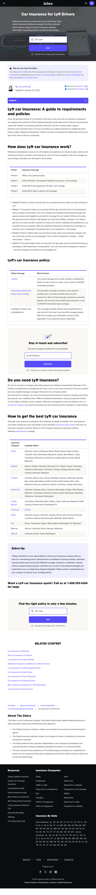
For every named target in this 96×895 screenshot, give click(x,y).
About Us (26, 859)
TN (44, 832)
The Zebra (11, 705)
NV (44, 829)
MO (84, 825)
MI (73, 825)
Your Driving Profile (47, 705)
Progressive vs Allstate (73, 806)
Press (38, 859)
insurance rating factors (66, 425)
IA (48, 825)
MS (80, 825)
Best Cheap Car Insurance (18, 797)
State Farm (15, 490)
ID (39, 825)
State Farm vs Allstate (73, 785)
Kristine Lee (80, 86)
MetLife (14, 534)
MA (69, 825)
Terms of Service (30, 882)
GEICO (13, 451)
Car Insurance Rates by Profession (20, 709)
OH (70, 829)
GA (85, 822)
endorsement (21, 431)
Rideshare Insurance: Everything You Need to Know (29, 664)
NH (48, 829)
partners (20, 72)
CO (68, 822)
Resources (13, 770)
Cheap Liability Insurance (18, 777)
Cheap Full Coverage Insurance (16, 782)
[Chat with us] (91, 3)
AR (61, 822)
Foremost (15, 510)
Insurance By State (46, 816)
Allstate (14, 466)
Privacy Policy (43, 882)
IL (42, 825)
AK (54, 822)
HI (37, 825)
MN (76, 825)
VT (54, 832)
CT (71, 822)
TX (47, 832)
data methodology (73, 75)
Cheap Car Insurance (28, 705)
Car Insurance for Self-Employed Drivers (24, 668)
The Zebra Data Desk (16, 821)
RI (83, 829)
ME (61, 825)
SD (40, 832)
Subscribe (48, 364)
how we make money (29, 78)
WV (65, 832)
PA (80, 829)
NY (59, 829)
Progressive (40, 781)
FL (82, 822)
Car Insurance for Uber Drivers (20, 672)
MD (65, 825)
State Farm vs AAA (71, 802)
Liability (14, 279)
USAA (13, 515)
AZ (58, 822)
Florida (27, 510)
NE (41, 829)
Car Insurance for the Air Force (20, 689)
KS (51, 825)
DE (78, 822)
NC (62, 829)
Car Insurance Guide (16, 788)
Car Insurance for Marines (18, 651)
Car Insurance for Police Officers (21, 659)
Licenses (52, 882)
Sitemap (11, 817)
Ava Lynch (23, 86)
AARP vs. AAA (41, 785)
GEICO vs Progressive (45, 802)
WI (69, 832)
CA (64, 822)
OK (73, 829)
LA (58, 825)
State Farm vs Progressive (46, 789)
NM (55, 829)
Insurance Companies (48, 770)
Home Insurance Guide (17, 792)
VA (58, 832)
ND (66, 829)
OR (77, 829)
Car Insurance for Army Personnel (21, 676)
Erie (12, 523)
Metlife (67, 793)
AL (51, 822)
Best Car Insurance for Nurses (20, 655)
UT (51, 832)
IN (45, 825)
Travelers (39, 798)
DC (75, 822)
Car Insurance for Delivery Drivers (21, 681)
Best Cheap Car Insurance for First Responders (27, 685)
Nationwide (68, 798)
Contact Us (68, 859)
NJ (51, 829)
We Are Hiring (52, 859)
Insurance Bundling (16, 813)
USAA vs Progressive (44, 806)
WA (61, 832)
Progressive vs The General (75, 789)
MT (37, 829)
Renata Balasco (80, 89)
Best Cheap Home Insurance (19, 801)
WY (72, 832)
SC (37, 832)
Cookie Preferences (64, 882)
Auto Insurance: (42, 822)
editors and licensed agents (46, 75)
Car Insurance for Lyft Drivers (49, 709)
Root (66, 777)
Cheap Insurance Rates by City (18, 807)
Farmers (14, 478)
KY (54, 825)
